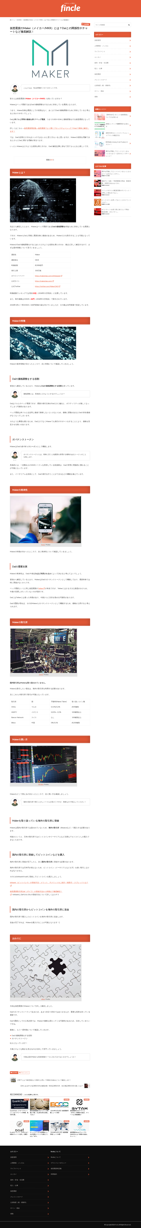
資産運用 (98, 40)
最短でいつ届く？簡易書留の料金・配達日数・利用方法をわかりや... (116, 182)
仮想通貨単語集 (56, 1168)
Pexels (43, 544)
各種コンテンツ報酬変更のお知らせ (117, 125)
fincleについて (56, 1157)
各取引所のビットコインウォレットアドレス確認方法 (117, 134)
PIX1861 (40, 784)
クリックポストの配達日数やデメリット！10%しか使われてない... (116, 191)
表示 (51, 160)
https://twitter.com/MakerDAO (46, 286)
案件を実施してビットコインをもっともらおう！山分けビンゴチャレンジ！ (117, 153)
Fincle (116, 1225)
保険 (96, 97)
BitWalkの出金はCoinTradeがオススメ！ (117, 143)
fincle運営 (107, 175)
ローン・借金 (99, 91)
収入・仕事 (98, 68)
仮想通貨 (14, 1072)
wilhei (43, 999)
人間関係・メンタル (101, 46)
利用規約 (54, 1174)
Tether (40, 588)
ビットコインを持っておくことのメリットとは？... (116, 201)
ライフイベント (100, 51)
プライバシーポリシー (58, 1163)
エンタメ (98, 57)
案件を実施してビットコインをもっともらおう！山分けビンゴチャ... (116, 172)
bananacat (107, 185)
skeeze (41, 674)
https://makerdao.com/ (43, 281)
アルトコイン (25, 1072)
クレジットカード (101, 80)
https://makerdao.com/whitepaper (47, 276)
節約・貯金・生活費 (101, 63)
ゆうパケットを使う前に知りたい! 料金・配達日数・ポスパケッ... (116, 210)
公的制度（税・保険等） (103, 85)
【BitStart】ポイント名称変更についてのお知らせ (117, 116)
